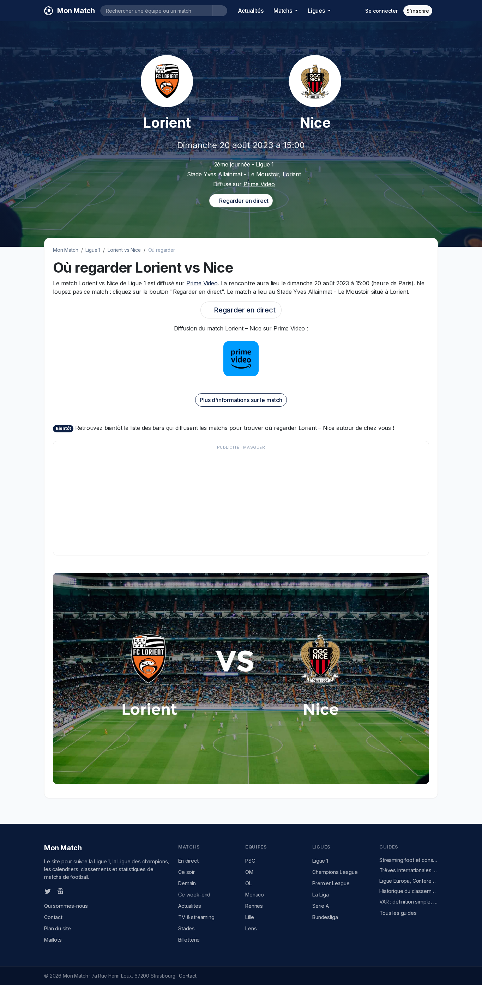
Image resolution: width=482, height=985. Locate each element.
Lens (251, 928)
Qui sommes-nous (66, 906)
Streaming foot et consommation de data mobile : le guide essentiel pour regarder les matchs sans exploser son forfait (408, 860)
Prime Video (259, 184)
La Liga (320, 895)
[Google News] (60, 891)
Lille (249, 917)
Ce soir (186, 872)
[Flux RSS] (72, 890)
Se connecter (381, 11)
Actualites (189, 906)
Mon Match (65, 250)
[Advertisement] (241, 501)
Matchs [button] (283, 10)
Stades (186, 928)
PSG (250, 861)
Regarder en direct (243, 200)
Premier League (331, 883)
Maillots (53, 940)
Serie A (320, 906)
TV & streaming (196, 917)
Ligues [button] (317, 10)
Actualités (251, 10)
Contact (53, 917)
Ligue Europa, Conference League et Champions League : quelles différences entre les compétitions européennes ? (408, 881)
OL (248, 883)
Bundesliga (325, 917)
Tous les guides (398, 913)
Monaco (254, 895)
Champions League (334, 872)
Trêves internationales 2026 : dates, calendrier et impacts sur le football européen (408, 870)
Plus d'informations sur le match (241, 399)
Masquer (254, 447)
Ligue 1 (92, 250)
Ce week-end (194, 895)
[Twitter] (47, 891)
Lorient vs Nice (124, 250)
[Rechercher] (219, 10)
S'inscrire (417, 11)
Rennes (254, 906)
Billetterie (189, 940)
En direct (188, 861)
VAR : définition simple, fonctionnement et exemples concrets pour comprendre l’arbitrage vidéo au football (408, 902)
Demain (187, 883)
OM (249, 872)
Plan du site (57, 928)
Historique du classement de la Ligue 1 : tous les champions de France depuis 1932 (408, 891)
